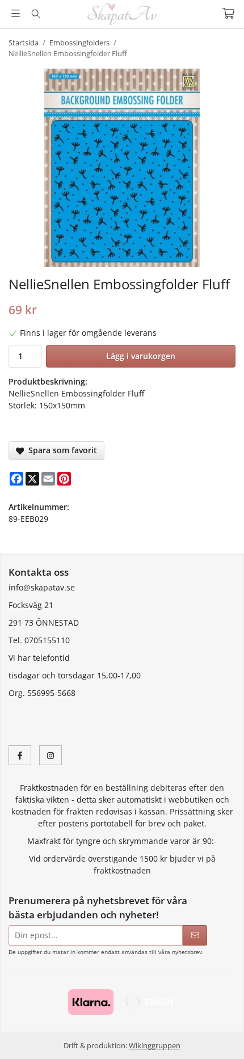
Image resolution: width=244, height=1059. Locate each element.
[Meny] (16, 13)
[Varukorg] (228, 13)
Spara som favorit (60, 450)
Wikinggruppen (154, 1045)
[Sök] (35, 14)
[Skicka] (195, 935)
